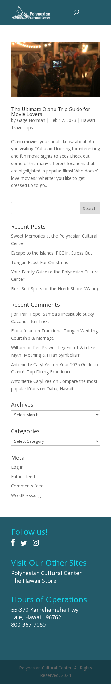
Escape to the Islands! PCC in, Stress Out (51, 253)
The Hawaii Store (33, 580)
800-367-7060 (28, 624)
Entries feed (23, 476)
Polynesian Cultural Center (46, 573)
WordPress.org (26, 495)
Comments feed (27, 486)
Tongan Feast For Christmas (39, 262)
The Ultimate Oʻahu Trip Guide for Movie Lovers (50, 112)
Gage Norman (31, 120)
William (18, 347)
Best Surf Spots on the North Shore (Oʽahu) (54, 289)
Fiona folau (22, 331)
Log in (17, 467)
